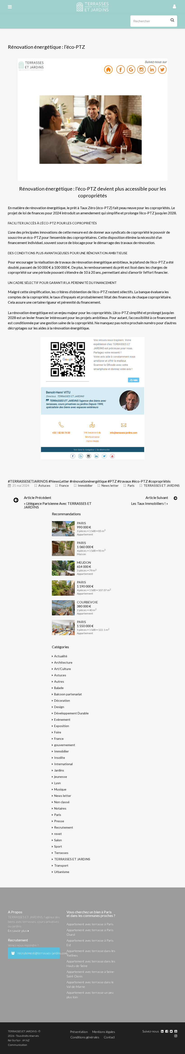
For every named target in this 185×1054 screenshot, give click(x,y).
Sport (58, 846)
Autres (59, 681)
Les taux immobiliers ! (148, 503)
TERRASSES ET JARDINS (161, 485)
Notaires (60, 808)
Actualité (60, 656)
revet (58, 834)
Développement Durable (71, 713)
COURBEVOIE (87, 602)
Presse (59, 821)
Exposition (61, 726)
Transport (61, 865)
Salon (58, 840)
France (64, 485)
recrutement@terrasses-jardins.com (39, 953)
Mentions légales (103, 1032)
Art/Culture (62, 669)
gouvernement (64, 745)
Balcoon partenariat (68, 694)
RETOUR (20, 1041)
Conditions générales (84, 1037)
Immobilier (85, 485)
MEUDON (84, 562)
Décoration (62, 700)
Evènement (62, 719)
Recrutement (63, 827)
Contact (109, 1037)
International (63, 764)
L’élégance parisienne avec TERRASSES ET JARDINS (58, 505)
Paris (130, 485)
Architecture (63, 662)
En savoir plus (18, 931)
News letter (110, 485)
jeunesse (60, 776)
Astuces (44, 485)
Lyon (57, 783)
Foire (57, 732)
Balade (59, 688)
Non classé (61, 802)
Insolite (59, 757)
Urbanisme (61, 872)
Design (59, 707)
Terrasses (61, 853)
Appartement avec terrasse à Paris (90, 924)
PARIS (81, 523)
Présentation (79, 1032)
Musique (60, 789)
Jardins (59, 770)
